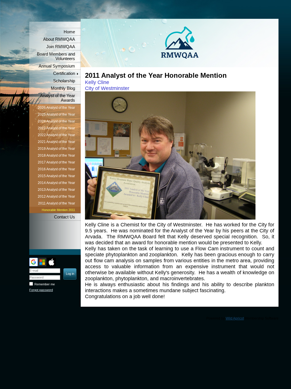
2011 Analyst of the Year (56, 203)
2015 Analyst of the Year (56, 176)
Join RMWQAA (60, 46)
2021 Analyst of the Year (56, 142)
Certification (64, 73)
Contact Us (64, 217)
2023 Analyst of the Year (56, 128)
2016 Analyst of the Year (56, 169)
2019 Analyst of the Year (56, 149)
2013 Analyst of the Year (56, 190)
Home (69, 32)
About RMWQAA (59, 39)
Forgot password (41, 290)
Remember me (44, 284)
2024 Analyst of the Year (56, 121)
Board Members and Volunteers (56, 56)
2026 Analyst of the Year (56, 108)
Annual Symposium (57, 66)
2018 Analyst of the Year (56, 155)
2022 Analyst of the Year (56, 135)
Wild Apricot (235, 318)
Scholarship (64, 81)
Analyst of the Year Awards (57, 98)
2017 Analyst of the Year (56, 162)
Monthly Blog (63, 88)
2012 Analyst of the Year (56, 196)
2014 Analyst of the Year (56, 183)
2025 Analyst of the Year (56, 114)
